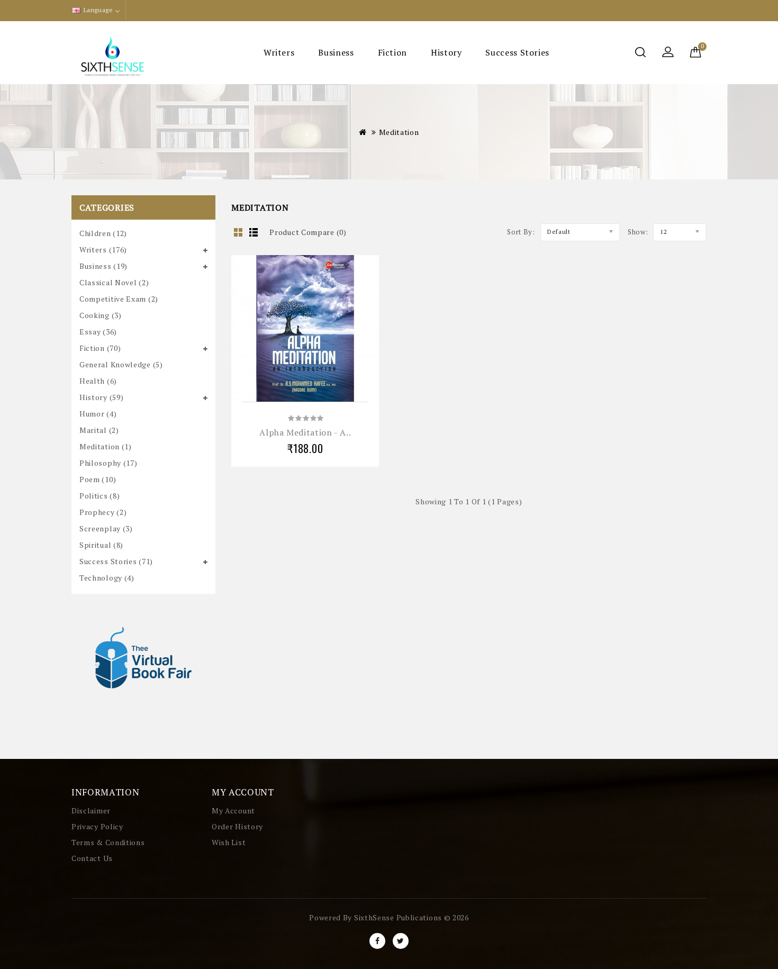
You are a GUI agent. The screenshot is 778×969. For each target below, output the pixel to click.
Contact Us (92, 858)
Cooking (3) (100, 315)
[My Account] (668, 53)
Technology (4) (106, 578)
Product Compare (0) (307, 232)
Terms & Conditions (108, 842)
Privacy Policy (97, 826)
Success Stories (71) (116, 561)
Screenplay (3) (106, 528)
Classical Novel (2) (114, 282)
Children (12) (103, 233)
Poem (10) (97, 479)
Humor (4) (97, 414)
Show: (638, 232)
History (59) (101, 397)
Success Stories (517, 52)
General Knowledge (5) (121, 364)
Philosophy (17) (108, 463)
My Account (233, 810)
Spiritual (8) (101, 545)
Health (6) (98, 381)
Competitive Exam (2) (118, 299)
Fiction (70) (100, 348)
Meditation (399, 132)
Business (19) (103, 266)
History (446, 52)
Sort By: (521, 232)
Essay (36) (98, 332)
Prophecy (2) (102, 512)
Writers (279, 52)
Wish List (229, 842)
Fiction (392, 52)
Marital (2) (99, 430)
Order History (237, 826)
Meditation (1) (105, 446)
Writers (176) (103, 249)
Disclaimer (91, 810)
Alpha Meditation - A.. (305, 432)
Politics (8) (99, 496)
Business (336, 52)
